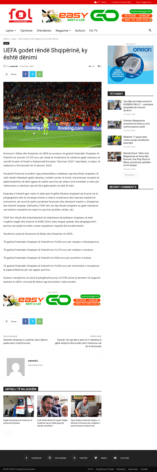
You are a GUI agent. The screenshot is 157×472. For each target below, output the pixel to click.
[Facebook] (25, 74)
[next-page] (10, 433)
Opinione (26, 30)
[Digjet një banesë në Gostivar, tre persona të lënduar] (18, 406)
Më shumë (129, 175)
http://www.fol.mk (35, 365)
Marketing (121, 469)
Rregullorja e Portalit (105, 469)
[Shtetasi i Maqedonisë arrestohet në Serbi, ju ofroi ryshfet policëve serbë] (114, 124)
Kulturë (80, 30)
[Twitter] (32, 74)
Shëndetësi (44, 30)
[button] (150, 30)
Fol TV (93, 30)
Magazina (62, 30)
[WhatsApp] (39, 74)
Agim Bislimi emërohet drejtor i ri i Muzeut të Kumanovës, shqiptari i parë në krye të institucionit (85, 423)
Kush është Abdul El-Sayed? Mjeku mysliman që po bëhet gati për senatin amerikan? (52, 423)
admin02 (14, 66)
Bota (40, 415)
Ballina (6, 39)
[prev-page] (5, 433)
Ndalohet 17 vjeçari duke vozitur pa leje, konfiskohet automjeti (136, 140)
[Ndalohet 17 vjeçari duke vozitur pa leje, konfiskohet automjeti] (114, 140)
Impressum (133, 469)
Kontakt (144, 469)
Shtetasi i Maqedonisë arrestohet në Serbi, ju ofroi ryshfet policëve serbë (136, 123)
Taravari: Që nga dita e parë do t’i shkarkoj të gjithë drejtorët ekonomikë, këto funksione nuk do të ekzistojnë (78, 343)
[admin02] (5, 66)
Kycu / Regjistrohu (143, 2)
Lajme (9, 30)
